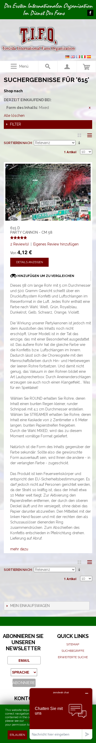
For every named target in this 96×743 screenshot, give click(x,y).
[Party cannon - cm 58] (48, 192)
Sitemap (72, 644)
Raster (79, 135)
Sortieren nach (18, 143)
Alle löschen (14, 115)
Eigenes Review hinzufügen (56, 244)
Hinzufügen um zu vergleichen (45, 276)
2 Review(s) (19, 244)
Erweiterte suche (73, 657)
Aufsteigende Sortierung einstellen (80, 143)
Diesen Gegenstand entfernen (89, 107)
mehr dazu (19, 549)
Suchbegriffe (72, 651)
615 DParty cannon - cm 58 (31, 230)
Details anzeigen (29, 262)
